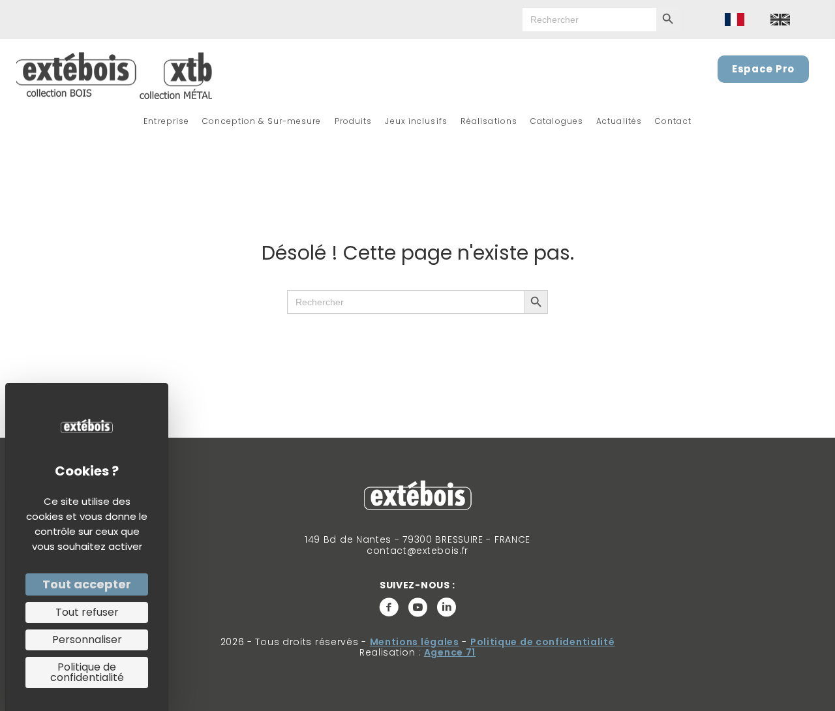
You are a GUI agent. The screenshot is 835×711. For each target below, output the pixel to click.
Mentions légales (414, 641)
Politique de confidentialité (542, 641)
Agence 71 (450, 652)
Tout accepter (86, 584)
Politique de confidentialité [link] (87, 672)
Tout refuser (87, 612)
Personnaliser (87, 639)
